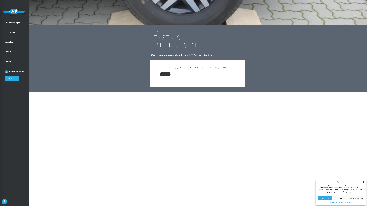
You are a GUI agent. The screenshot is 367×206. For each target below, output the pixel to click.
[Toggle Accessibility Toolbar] (4, 202)
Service (8, 61)
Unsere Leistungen (12, 23)
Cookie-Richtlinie (334, 202)
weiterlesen (165, 74)
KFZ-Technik (10, 32)
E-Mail (12, 78)
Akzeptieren (325, 198)
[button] (363, 182)
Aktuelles (9, 42)
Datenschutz (342, 202)
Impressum (349, 202)
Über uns (8, 52)
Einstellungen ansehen (356, 198)
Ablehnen (340, 198)
